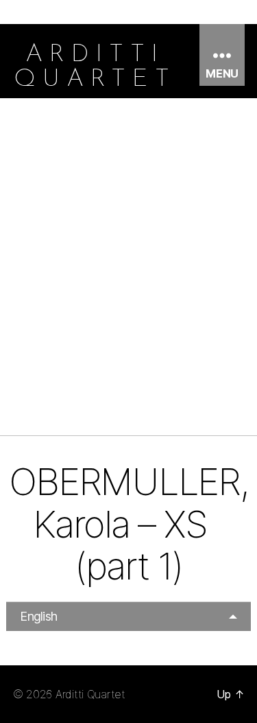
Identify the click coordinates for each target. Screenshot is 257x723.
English (38, 616)
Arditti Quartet (90, 694)
